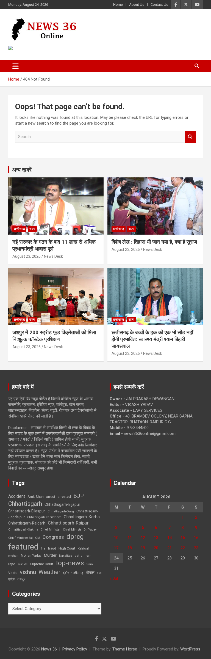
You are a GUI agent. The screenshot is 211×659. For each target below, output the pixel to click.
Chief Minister (50, 529)
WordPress (190, 649)
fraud (52, 548)
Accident (16, 496)
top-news (70, 563)
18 (129, 547)
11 (129, 537)
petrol (78, 556)
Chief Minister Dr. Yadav (79, 529)
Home (118, 4)
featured (23, 546)
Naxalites (65, 556)
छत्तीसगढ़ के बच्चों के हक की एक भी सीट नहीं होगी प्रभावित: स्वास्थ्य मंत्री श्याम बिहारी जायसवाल (152, 339)
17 (116, 547)
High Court (67, 548)
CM (37, 538)
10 (116, 537)
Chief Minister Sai (20, 538)
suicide (23, 564)
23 (196, 547)
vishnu (28, 572)
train (90, 564)
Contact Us (159, 4)
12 (143, 537)
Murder (50, 555)
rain (88, 556)
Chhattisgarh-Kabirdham (44, 517)
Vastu (12, 573)
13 (156, 537)
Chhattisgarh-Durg (61, 511)
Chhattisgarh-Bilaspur (26, 511)
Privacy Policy (74, 649)
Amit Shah (35, 497)
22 (183, 547)
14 (169, 537)
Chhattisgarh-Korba (82, 516)
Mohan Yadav (31, 556)
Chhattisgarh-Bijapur (62, 504)
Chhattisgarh (25, 503)
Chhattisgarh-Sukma (23, 529)
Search (190, 137)
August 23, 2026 (26, 256)
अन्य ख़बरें (22, 169)
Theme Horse (124, 649)
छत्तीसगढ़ (19, 229)
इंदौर (66, 573)
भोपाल (90, 572)
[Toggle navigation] (15, 66)
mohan (13, 556)
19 (143, 547)
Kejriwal (83, 548)
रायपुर (21, 579)
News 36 (49, 649)
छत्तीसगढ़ (77, 573)
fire (43, 548)
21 (169, 547)
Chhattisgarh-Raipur (68, 523)
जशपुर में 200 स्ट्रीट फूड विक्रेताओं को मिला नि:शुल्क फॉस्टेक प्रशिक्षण (54, 335)
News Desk (53, 256)
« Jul (114, 578)
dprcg (75, 536)
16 (196, 537)
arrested (64, 497)
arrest (50, 497)
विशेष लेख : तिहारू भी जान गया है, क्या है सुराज (154, 242)
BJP (78, 496)
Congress (53, 537)
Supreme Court (41, 564)
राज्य (32, 229)
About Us (136, 4)
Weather (49, 572)
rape (11, 564)
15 (183, 537)
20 (156, 547)
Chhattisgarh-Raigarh (26, 523)
